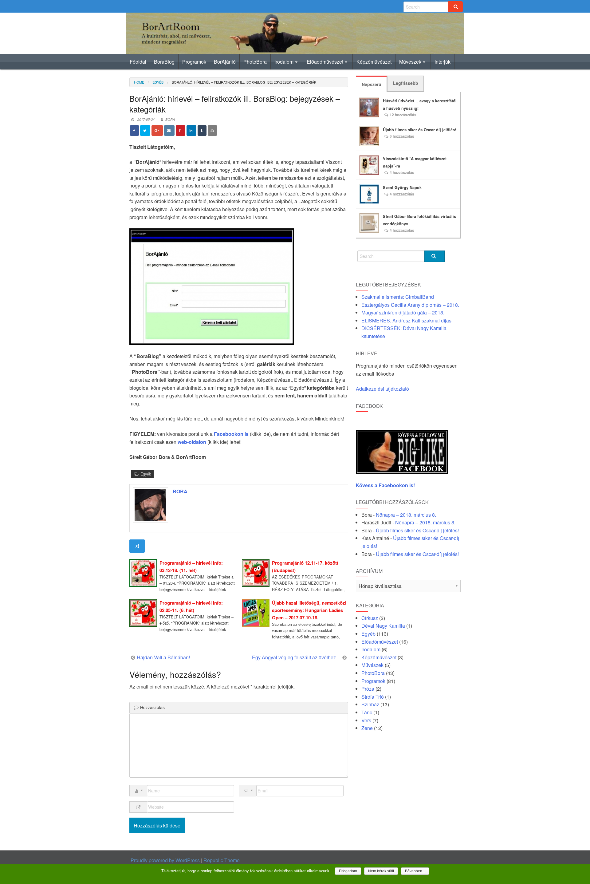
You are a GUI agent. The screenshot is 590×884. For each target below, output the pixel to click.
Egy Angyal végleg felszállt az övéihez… (296, 657)
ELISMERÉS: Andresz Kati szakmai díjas (406, 320)
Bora (170, 119)
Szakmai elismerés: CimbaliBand (397, 296)
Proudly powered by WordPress (165, 860)
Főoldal (138, 61)
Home (139, 82)
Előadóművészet (325, 61)
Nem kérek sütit (381, 871)
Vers (366, 720)
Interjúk (442, 61)
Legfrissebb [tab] (405, 83)
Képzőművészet (373, 61)
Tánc (366, 712)
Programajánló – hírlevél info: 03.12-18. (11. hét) (191, 566)
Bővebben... (415, 871)
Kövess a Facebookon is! (386, 485)
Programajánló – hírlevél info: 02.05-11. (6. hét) (191, 606)
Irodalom (283, 61)
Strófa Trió (372, 696)
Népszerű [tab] (371, 84)
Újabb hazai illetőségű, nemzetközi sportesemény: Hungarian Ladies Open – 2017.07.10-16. (309, 610)
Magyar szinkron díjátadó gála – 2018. (402, 312)
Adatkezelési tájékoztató (382, 388)
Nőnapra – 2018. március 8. (406, 514)
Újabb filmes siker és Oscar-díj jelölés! (419, 129)
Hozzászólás (152, 707)
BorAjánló (225, 61)
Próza (367, 688)
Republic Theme (221, 860)
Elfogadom (348, 871)
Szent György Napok (402, 187)
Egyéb (157, 82)
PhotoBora (255, 61)
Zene (367, 728)
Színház (370, 704)
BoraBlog (164, 61)
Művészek (410, 61)
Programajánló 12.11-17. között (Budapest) (305, 566)
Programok (194, 61)
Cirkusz (369, 618)
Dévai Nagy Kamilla (383, 625)
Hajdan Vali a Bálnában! (163, 657)
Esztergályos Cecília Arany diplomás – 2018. (410, 304)
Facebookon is (231, 433)
